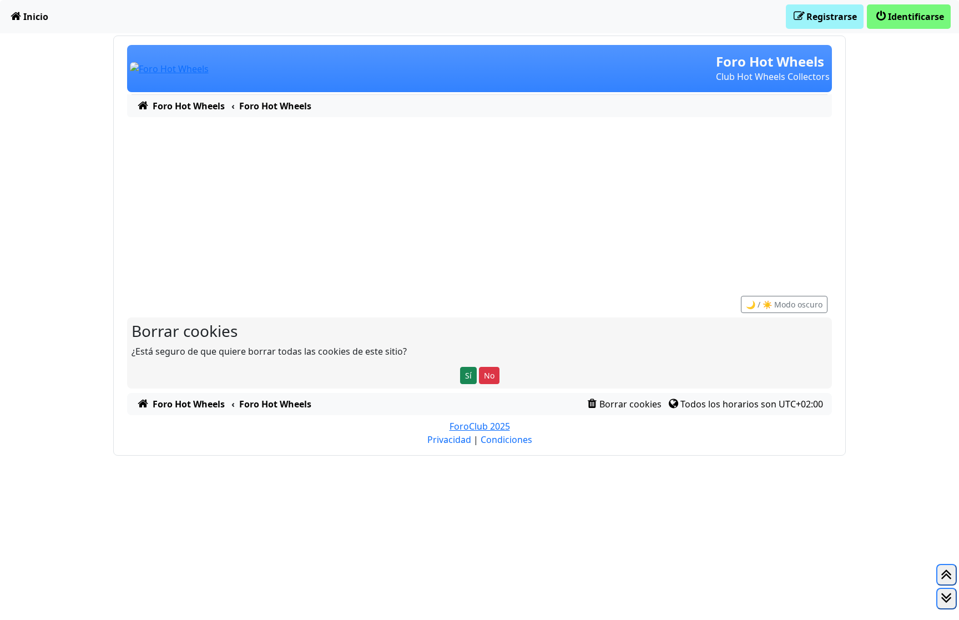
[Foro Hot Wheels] (169, 68)
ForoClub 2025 (480, 426)
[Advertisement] (479, 200)
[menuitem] (29, 16)
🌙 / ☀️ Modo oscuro (784, 304)
